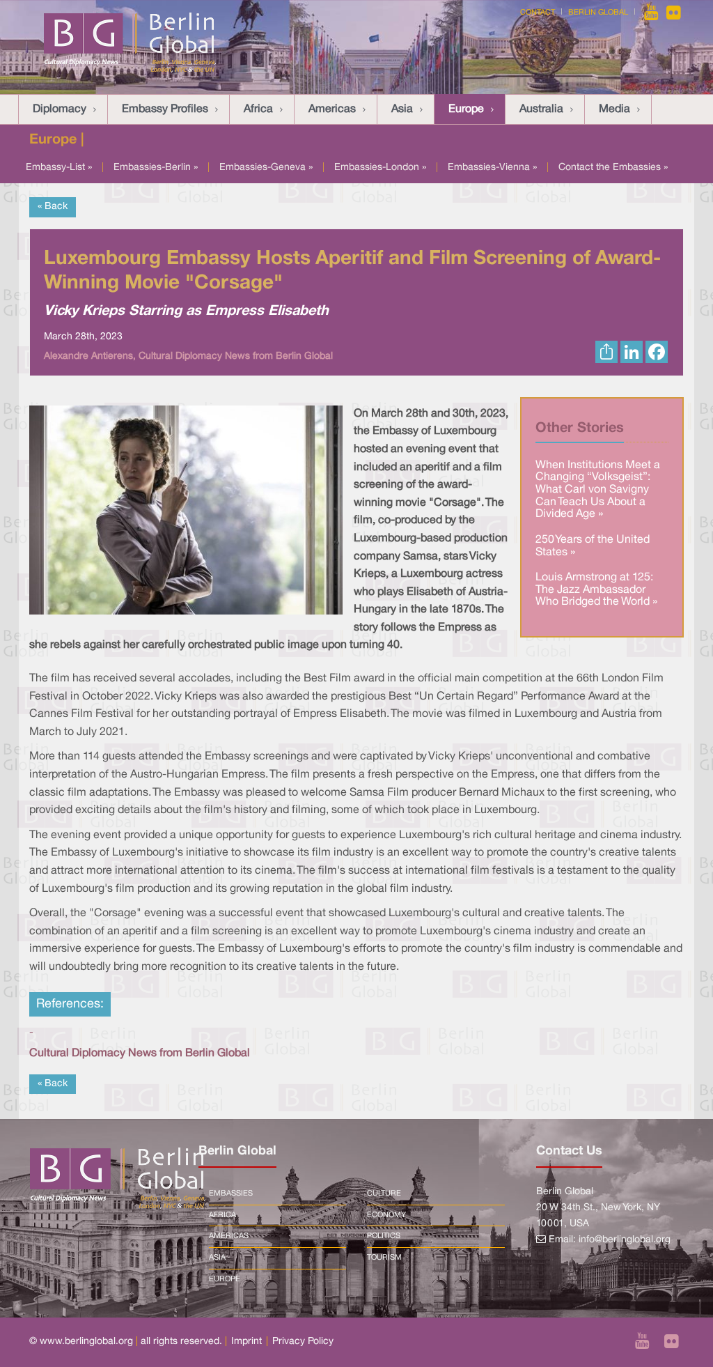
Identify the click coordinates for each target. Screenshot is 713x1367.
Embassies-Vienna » (492, 167)
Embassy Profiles (165, 109)
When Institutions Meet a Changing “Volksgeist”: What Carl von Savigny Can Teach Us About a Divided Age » (597, 490)
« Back (53, 206)
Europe (466, 109)
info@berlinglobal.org (625, 1239)
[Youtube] (652, 12)
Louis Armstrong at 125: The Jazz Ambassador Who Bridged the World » (596, 590)
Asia (402, 109)
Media (614, 109)
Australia (541, 109)
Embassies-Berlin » (155, 167)
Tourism (384, 1257)
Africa (258, 109)
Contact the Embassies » (613, 167)
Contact (537, 12)
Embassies (231, 1193)
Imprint (246, 1341)
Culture (384, 1193)
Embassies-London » (380, 167)
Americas (332, 109)
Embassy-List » (59, 167)
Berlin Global (598, 12)
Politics (383, 1236)
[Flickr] (674, 12)
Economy (386, 1215)
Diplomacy (59, 109)
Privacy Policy (303, 1341)
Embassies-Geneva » (266, 167)
